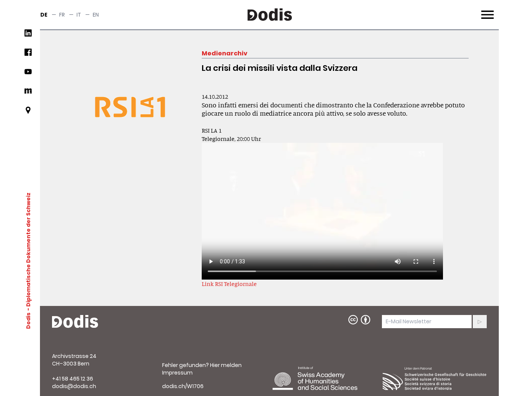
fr (62, 14)
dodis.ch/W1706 (183, 386)
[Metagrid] (28, 94)
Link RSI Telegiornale (229, 283)
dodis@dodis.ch (74, 386)
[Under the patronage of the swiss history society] (435, 378)
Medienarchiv (224, 53)
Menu (486, 10)
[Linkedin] (28, 36)
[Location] (28, 113)
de (44, 14)
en (96, 14)
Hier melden (226, 365)
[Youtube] (28, 74)
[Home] (75, 322)
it (79, 14)
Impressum (177, 372)
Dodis (28, 320)
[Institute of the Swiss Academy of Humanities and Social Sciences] (325, 378)
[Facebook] (28, 55)
